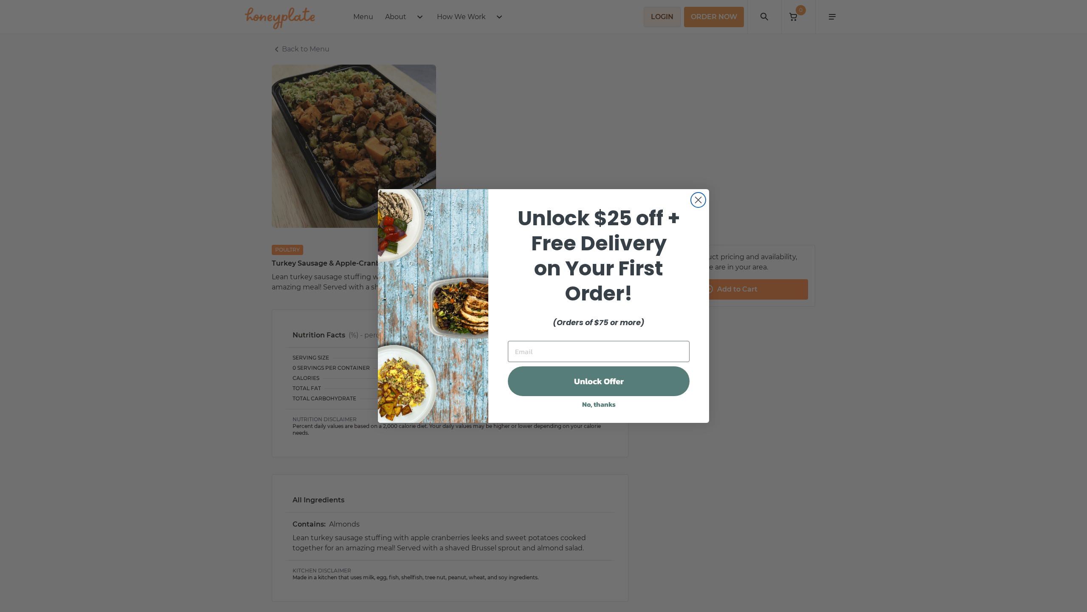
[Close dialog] (698, 200)
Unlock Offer (599, 381)
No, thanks (599, 404)
